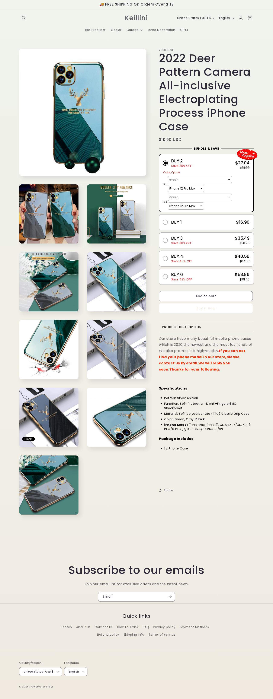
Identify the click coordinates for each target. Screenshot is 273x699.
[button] (24, 18)
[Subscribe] (170, 597)
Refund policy (108, 634)
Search (66, 627)
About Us (83, 627)
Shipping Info (133, 634)
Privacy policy (164, 627)
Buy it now (205, 308)
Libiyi (49, 686)
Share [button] (168, 490)
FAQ (146, 627)
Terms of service (162, 634)
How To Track (128, 627)
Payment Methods (194, 627)
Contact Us (104, 627)
